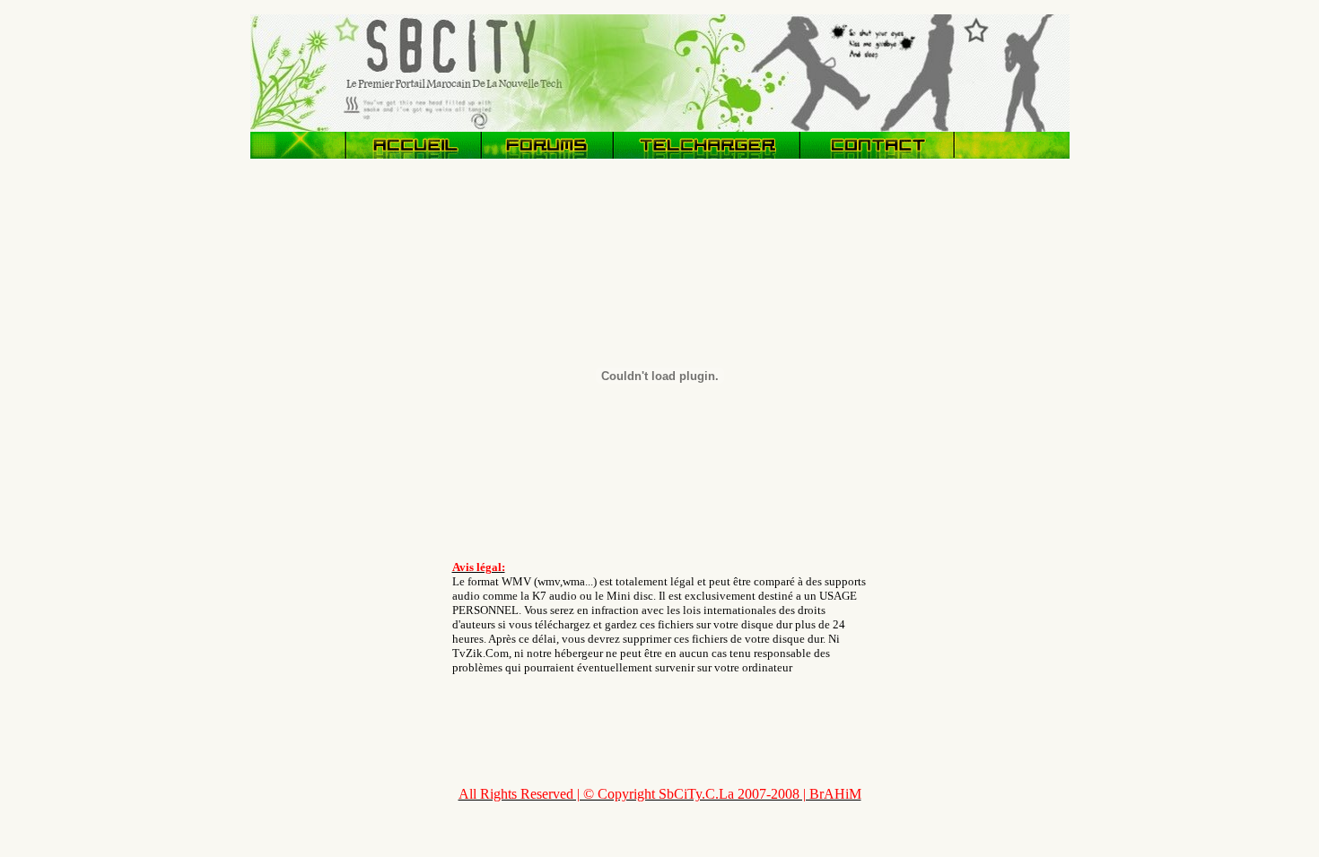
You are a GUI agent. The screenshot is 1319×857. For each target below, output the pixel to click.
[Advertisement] (322, 442)
